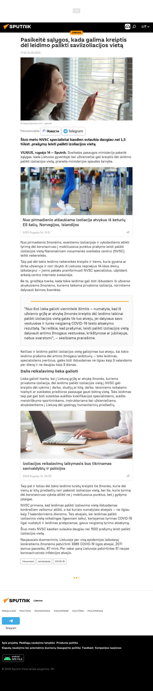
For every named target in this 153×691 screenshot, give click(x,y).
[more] (128, 232)
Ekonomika (42, 610)
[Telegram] (73, 131)
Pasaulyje (9, 610)
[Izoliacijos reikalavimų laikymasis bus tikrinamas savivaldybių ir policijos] (76, 435)
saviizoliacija (44, 561)
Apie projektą (10, 642)
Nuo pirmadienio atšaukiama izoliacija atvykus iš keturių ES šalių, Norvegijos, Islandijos (74, 222)
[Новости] (51, 131)
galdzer (48, 123)
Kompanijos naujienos (108, 647)
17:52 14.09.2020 (31, 52)
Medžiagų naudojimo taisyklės (37, 642)
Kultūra (78, 610)
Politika (25, 610)
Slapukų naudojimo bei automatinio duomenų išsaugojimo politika (41, 647)
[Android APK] (13, 658)
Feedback (87, 647)
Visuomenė (28, 561)
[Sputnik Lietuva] (18, 29)
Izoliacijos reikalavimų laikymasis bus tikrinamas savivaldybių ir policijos (67, 466)
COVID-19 (60, 561)
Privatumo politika (67, 642)
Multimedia (95, 610)
